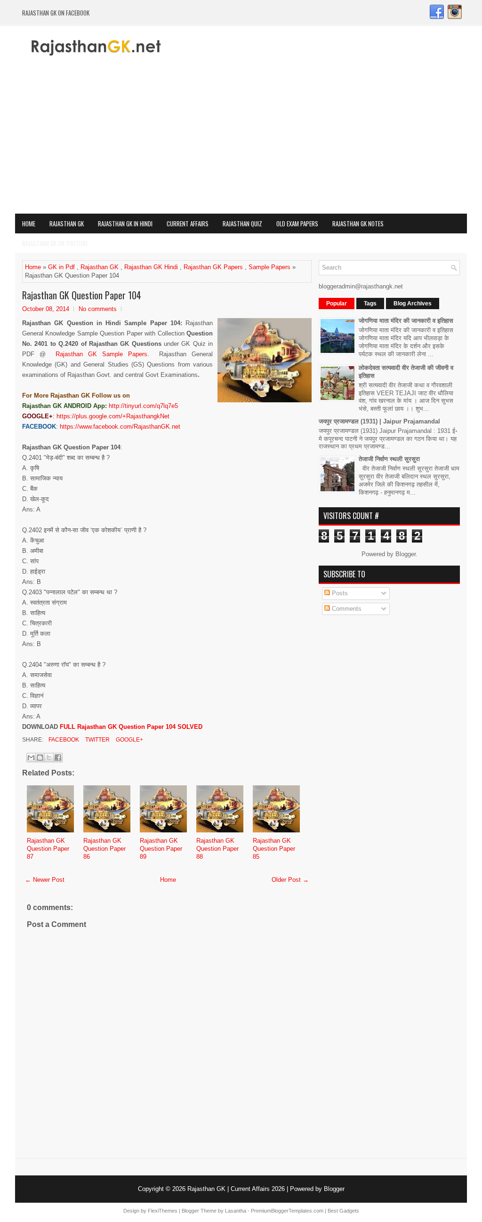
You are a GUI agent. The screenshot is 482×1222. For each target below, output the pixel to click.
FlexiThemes (162, 1211)
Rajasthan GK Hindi (151, 267)
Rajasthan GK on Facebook (55, 12)
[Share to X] (49, 757)
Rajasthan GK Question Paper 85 (274, 848)
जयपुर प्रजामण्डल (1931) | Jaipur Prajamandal (379, 421)
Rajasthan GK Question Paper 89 (161, 848)
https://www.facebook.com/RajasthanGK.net (120, 426)
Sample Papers (269, 267)
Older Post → (290, 879)
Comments (346, 608)
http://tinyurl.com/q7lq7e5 (143, 405)
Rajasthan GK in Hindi (125, 223)
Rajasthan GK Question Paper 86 (104, 848)
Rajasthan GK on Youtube (55, 243)
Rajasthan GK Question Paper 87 (48, 848)
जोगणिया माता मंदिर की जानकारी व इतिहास (406, 320)
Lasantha (235, 1211)
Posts (339, 593)
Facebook (63, 739)
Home (28, 223)
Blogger (405, 554)
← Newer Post (44, 879)
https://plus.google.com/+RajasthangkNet (112, 416)
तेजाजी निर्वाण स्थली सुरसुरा (389, 459)
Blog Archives (413, 303)
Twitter (97, 739)
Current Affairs (188, 223)
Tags (370, 303)
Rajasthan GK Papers (213, 267)
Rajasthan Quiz (242, 223)
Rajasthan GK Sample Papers (101, 354)
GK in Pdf (61, 267)
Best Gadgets (343, 1211)
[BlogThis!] (40, 757)
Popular (336, 303)
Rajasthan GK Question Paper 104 (81, 295)
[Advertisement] (241, 143)
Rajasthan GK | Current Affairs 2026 (236, 1188)
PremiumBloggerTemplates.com (287, 1211)
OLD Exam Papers (297, 223)
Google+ (128, 739)
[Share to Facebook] (58, 757)
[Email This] (31, 757)
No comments (98, 308)
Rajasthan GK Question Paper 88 (217, 848)
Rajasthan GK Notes (358, 223)
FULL (113, 726)
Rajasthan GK (66, 223)
